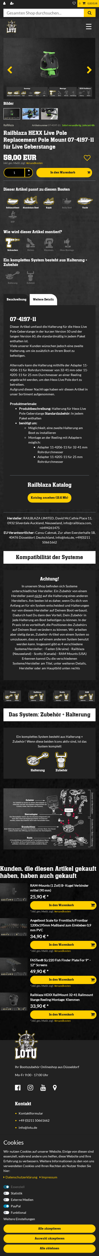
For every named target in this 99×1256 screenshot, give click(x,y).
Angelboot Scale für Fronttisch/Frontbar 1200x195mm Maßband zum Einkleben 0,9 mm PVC (60, 925)
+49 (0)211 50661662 (34, 1120)
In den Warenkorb (62, 172)
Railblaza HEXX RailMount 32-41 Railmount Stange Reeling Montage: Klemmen (61, 997)
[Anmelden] (5, 3)
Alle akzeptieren (49, 1229)
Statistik (16, 1193)
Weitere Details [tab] (43, 299)
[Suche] (90, 13)
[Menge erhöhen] (28, 170)
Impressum (49, 1177)
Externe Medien (22, 1200)
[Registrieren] (12, 3)
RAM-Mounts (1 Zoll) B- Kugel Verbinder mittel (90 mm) (59, 887)
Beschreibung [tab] (16, 299)
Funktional (18, 1212)
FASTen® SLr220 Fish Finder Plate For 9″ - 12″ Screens (60, 962)
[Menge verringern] (28, 175)
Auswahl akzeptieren (49, 1238)
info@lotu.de (28, 1127)
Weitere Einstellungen (19, 1219)
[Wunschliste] (74, 3)
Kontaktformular (31, 1113)
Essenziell (18, 1187)
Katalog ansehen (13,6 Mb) (49, 498)
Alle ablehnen (49, 1248)
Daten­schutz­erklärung (22, 1177)
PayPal (16, 1206)
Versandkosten (34, 162)
